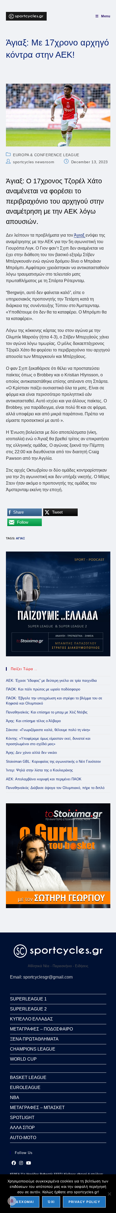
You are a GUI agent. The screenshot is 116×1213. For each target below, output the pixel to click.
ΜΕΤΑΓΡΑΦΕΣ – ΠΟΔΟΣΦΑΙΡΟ (41, 1029)
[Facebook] (14, 1163)
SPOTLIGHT (22, 1117)
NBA (14, 1097)
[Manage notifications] (12, 1201)
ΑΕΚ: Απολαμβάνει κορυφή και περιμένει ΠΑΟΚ (43, 779)
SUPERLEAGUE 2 (28, 1009)
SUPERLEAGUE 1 (28, 999)
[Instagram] (21, 1163)
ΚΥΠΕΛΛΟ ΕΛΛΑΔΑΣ (31, 1019)
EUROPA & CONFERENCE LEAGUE (46, 155)
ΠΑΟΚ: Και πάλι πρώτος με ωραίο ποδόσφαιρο (43, 689)
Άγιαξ (80, 235)
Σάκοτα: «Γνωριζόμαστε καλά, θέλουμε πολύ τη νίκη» (48, 730)
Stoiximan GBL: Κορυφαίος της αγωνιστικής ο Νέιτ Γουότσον (53, 761)
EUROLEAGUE (25, 1087)
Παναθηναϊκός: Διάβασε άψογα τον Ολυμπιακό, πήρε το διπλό (55, 788)
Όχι (51, 1202)
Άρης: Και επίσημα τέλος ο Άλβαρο (33, 721)
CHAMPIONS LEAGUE (32, 1049)
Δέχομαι (25, 1202)
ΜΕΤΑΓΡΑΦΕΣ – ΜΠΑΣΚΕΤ (37, 1107)
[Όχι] (109, 1193)
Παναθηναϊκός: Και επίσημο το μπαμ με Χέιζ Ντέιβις (46, 712)
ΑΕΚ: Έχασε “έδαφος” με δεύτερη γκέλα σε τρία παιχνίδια (51, 681)
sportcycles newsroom (33, 162)
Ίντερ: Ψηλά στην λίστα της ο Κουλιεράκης (39, 770)
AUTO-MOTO (23, 1137)
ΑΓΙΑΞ (20, 538)
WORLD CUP (23, 1059)
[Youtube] (28, 1163)
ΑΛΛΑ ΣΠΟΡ (22, 1127)
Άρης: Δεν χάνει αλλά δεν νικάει (31, 753)
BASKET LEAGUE (28, 1077)
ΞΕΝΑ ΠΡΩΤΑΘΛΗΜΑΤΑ (34, 1039)
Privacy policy (84, 1202)
